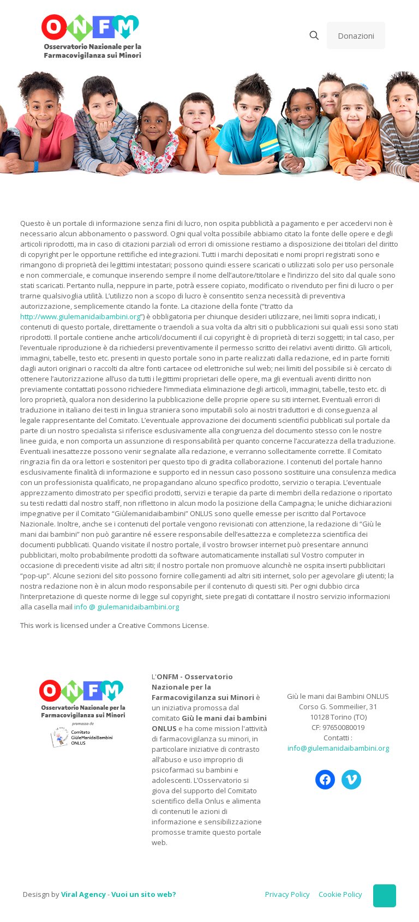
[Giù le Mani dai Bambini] (91, 35)
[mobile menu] (276, 35)
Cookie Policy (340, 894)
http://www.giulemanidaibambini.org (80, 316)
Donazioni (356, 35)
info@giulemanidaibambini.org (338, 748)
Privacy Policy (287, 894)
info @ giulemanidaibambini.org (126, 607)
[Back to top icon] (384, 895)
